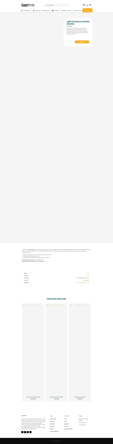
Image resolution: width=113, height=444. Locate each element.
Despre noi (66, 424)
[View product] (41, 309)
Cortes (87, 275)
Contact (66, 426)
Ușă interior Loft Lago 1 (79, 397)
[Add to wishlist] (41, 311)
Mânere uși (52, 424)
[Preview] (41, 314)
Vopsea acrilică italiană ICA (82, 282)
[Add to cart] (41, 306)
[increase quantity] (73, 42)
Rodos (87, 273)
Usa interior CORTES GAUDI (33, 397)
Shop (65, 421)
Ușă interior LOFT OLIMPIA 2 (56, 397)
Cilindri (51, 429)
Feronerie (52, 426)
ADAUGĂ (82, 41)
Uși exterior (52, 421)
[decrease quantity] (68, 42)
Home (65, 419)
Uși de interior (53, 419)
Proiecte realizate (54, 431)
